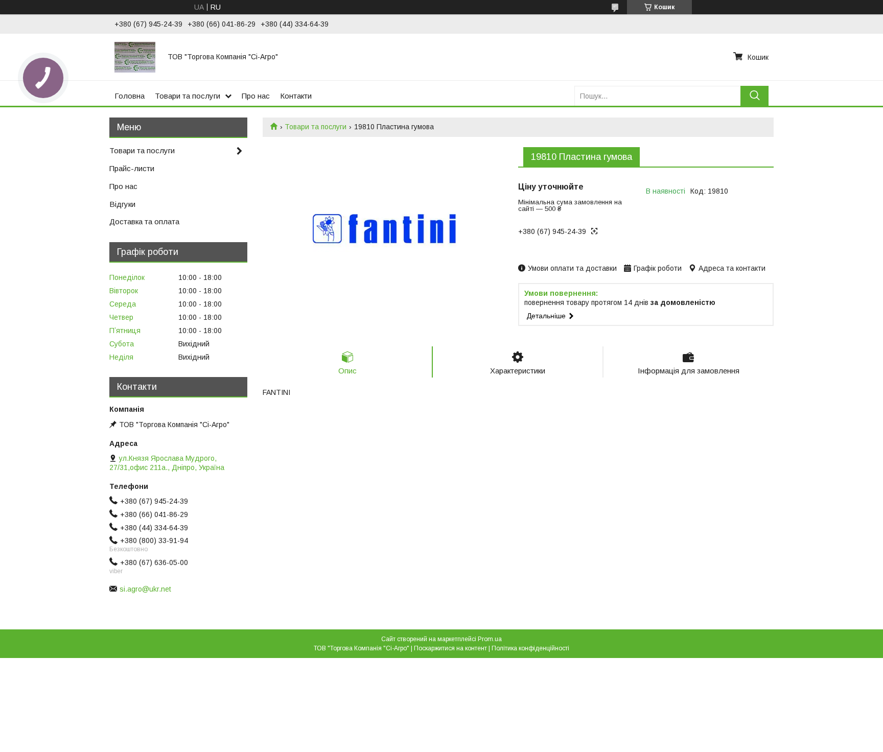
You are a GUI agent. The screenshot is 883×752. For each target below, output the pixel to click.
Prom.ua (490, 639)
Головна (129, 95)
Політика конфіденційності (530, 648)
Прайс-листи (131, 168)
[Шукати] (754, 96)
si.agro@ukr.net (145, 589)
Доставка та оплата (144, 221)
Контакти (296, 95)
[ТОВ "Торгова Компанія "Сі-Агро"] (134, 57)
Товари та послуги (187, 95)
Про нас (256, 95)
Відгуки (122, 204)
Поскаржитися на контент (450, 648)
